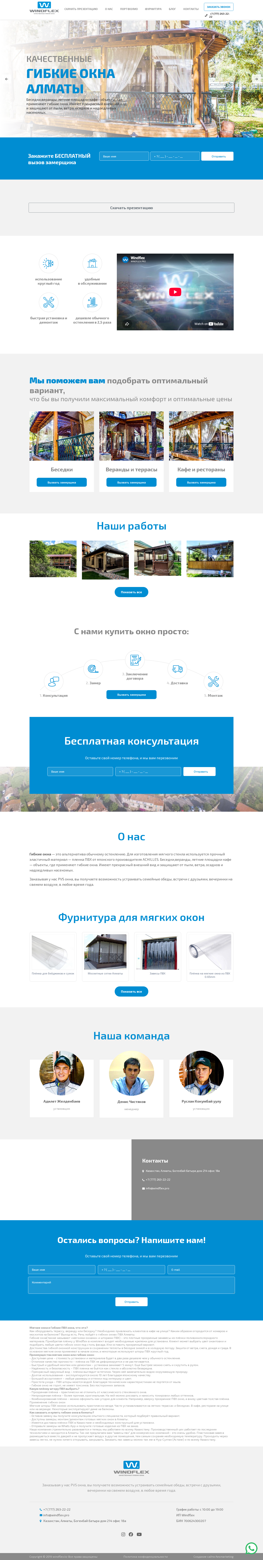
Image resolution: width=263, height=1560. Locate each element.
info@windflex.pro (157, 1188)
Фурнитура (153, 9)
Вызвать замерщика (62, 482)
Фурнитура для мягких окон (131, 916)
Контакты (191, 9)
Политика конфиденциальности (145, 1556)
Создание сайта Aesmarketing (213, 1556)
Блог (172, 9)
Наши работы (132, 525)
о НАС (109, 9)
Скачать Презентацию (81, 9)
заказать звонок (218, 6)
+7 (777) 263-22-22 (158, 1179)
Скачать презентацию (131, 207)
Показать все (131, 592)
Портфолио (129, 9)
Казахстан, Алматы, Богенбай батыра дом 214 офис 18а (183, 1170)
